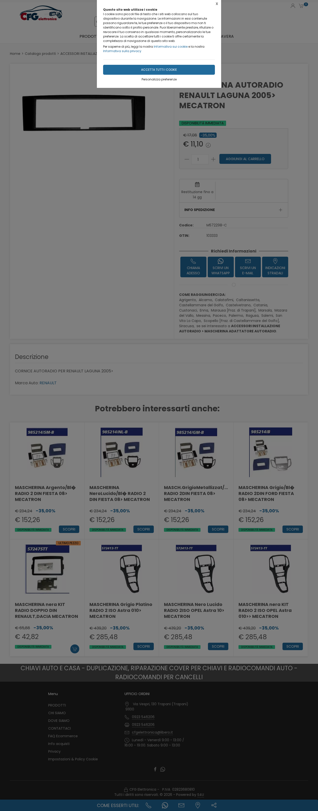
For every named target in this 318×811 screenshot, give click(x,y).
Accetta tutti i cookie (159, 70)
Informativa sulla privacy (122, 51)
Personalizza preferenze (159, 79)
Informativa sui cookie (171, 46)
